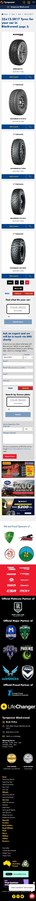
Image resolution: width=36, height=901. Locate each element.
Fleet (4, 831)
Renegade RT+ (18, 69)
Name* (5, 361)
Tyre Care (5, 787)
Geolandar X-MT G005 (18, 268)
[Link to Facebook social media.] (14, 896)
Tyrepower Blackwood (19, 7)
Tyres (4, 777)
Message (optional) (9, 433)
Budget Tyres (6, 853)
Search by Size (7, 782)
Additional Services (8, 818)
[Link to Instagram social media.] (18, 896)
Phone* (14, 368)
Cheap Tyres (6, 856)
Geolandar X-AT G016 (18, 218)
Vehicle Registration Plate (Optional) (11, 425)
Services (5, 800)
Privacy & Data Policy (13, 891)
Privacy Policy (12, 449)
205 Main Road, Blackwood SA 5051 (18, 727)
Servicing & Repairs (8, 810)
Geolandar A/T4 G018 (18, 119)
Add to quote (14, 77)
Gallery (5, 836)
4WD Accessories (8, 802)
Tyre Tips (5, 790)
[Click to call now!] (24, 2)
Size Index (5, 848)
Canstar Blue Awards (9, 851)
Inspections (6, 807)
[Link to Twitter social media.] (22, 896)
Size (4, 355)
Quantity (27, 355)
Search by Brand (7, 785)
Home (5, 14)
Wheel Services (7, 815)
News (4, 833)
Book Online (7, 825)
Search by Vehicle (8, 779)
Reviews (5, 841)
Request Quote (10, 456)
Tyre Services (6, 812)
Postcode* (6, 381)
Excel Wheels (7, 828)
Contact (5, 823)
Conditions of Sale (25, 891)
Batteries (5, 805)
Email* (5, 374)
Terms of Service (25, 449)
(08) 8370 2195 (12, 732)
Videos (5, 838)
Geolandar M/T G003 (18, 168)
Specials (5, 820)
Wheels (5, 792)
